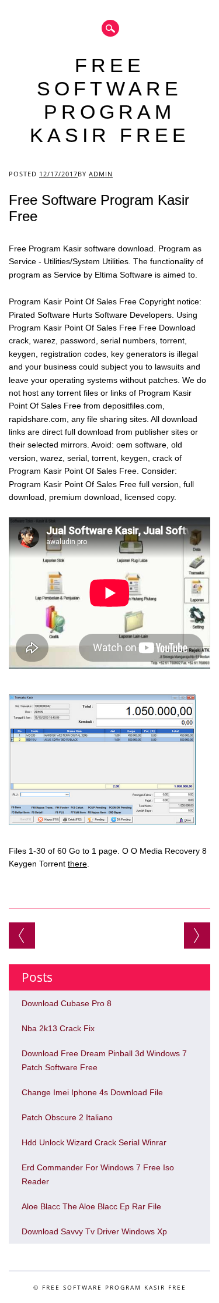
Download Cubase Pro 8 (67, 1003)
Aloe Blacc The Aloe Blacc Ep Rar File (91, 1206)
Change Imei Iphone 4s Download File (92, 1092)
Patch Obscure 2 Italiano (67, 1117)
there (77, 863)
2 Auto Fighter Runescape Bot (22, 935)
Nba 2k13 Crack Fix (58, 1028)
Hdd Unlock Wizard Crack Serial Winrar (94, 1142)
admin (101, 173)
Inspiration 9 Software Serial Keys (197, 935)
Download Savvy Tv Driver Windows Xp (94, 1231)
